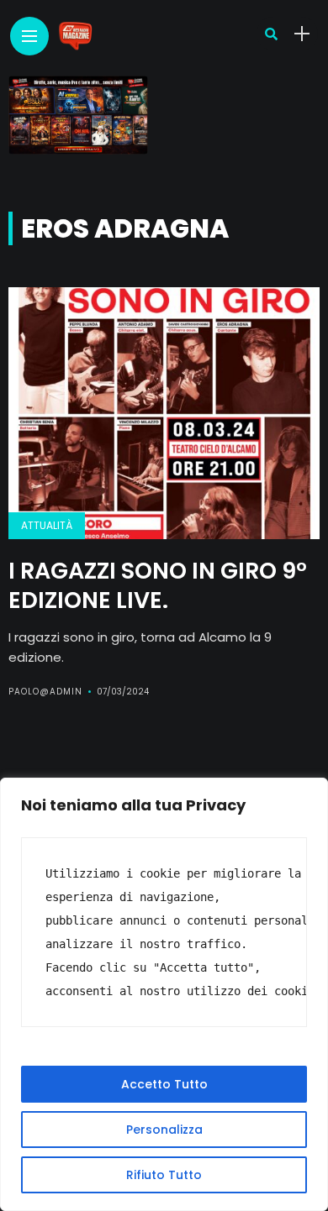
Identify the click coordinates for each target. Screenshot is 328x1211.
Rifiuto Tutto (164, 1174)
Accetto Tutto (164, 1084)
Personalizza (164, 1129)
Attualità (46, 525)
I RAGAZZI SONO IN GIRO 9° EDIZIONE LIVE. (157, 585)
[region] (164, 994)
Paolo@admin (45, 691)
